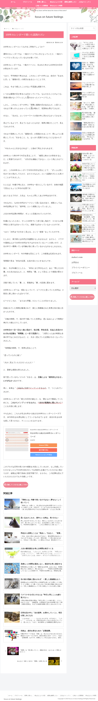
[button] (94, 28)
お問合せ (75, 262)
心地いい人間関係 (78, 695)
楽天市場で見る (43, 450)
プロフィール (77, 273)
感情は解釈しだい (52, 695)
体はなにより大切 (40, 695)
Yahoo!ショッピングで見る (43, 454)
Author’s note (77, 257)
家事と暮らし (28, 695)
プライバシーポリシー (81, 268)
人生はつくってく (65, 695)
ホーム (10, 695)
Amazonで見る (43, 445)
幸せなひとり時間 (90, 695)
